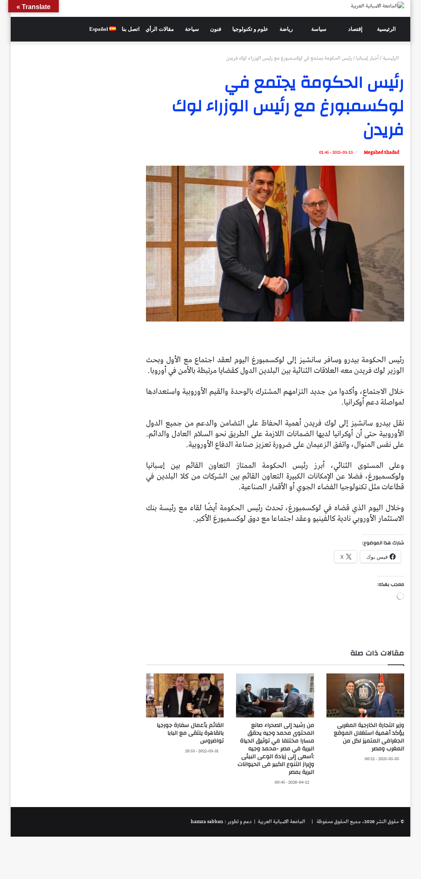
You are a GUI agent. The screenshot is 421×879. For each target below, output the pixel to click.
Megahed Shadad (381, 152)
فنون (216, 29)
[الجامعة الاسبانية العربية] (377, 5)
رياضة (287, 29)
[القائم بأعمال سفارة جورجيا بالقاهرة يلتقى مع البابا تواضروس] (185, 695)
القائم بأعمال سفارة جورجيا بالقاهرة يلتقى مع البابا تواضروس (190, 733)
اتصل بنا (131, 29)
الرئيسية (387, 29)
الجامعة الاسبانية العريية (281, 821)
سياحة (192, 29)
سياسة (319, 29)
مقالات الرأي (160, 29)
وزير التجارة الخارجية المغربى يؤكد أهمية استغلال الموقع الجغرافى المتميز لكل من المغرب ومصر (369, 737)
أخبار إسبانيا (367, 58)
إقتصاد (356, 29)
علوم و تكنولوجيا (251, 29)
